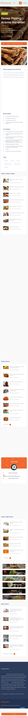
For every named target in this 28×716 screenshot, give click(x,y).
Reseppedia (3, 674)
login (25, 682)
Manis (12, 160)
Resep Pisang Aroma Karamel (16, 537)
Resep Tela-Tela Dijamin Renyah (17, 199)
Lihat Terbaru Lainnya (8, 653)
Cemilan (6, 160)
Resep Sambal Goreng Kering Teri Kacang (17, 375)
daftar (10, 682)
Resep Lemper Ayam (14, 226)
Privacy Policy (12, 693)
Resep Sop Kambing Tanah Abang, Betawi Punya (17, 390)
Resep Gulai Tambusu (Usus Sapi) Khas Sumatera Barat (17, 367)
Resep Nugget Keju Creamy (16, 206)
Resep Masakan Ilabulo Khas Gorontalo (16, 220)
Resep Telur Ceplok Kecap (15, 417)
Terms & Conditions (20, 693)
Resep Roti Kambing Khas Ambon (17, 186)
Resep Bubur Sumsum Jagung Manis (16, 180)
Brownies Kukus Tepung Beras (16, 381)
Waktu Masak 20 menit (8, 32)
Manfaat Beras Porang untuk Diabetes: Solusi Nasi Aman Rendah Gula (16, 610)
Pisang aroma (17, 163)
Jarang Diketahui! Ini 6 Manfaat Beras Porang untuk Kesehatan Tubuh (16, 646)
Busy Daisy (14, 461)
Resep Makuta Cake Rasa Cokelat (17, 212)
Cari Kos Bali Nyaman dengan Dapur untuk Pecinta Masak (16, 636)
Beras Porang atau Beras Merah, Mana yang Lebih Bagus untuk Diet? (17, 627)
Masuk (25, 2)
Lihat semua (6, 424)
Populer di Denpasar (7, 28)
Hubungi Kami (5, 693)
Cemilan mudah (8, 163)
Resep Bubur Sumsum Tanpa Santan (16, 522)
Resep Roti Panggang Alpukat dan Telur (17, 530)
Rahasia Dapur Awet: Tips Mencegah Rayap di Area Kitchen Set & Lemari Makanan (17, 619)
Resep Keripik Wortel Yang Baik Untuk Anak (16, 551)
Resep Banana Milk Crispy (15, 543)
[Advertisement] (14, 96)
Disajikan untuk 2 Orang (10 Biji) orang (12, 30)
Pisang (6, 167)
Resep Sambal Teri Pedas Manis (16, 397)
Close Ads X (22, 707)
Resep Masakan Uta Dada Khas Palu (16, 411)
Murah (18, 160)
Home (3, 43)
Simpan (14, 714)
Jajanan (4, 13)
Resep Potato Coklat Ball (15, 193)
